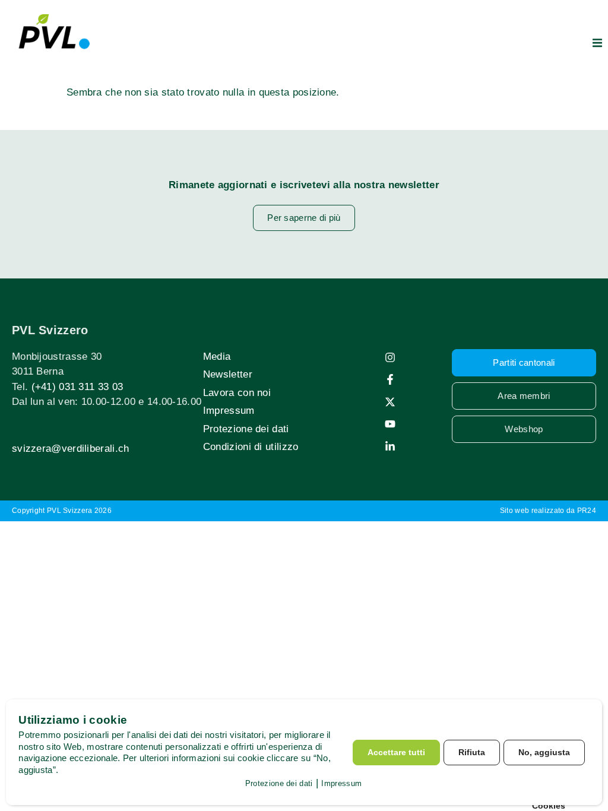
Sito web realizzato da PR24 (548, 510)
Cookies (548, 805)
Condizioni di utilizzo (251, 446)
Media (217, 356)
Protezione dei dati (246, 429)
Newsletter (227, 374)
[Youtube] (390, 424)
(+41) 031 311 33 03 (77, 386)
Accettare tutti (396, 752)
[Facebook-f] (390, 379)
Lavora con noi (237, 392)
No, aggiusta (544, 752)
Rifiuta (471, 752)
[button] (597, 42)
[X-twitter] (390, 402)
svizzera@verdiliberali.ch (70, 448)
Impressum (229, 410)
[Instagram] (390, 357)
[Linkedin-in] (390, 446)
